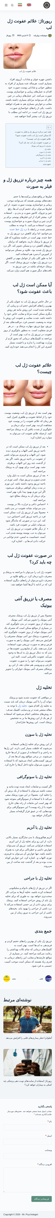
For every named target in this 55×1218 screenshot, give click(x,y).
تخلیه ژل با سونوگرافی (43, 155)
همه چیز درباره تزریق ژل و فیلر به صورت (33, 132)
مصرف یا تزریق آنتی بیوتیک (41, 146)
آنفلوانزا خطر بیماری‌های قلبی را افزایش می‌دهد (29, 1038)
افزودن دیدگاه (45, 1164)
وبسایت (48, 1150)
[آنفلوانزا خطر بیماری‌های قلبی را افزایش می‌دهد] (27, 1019)
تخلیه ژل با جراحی (45, 161)
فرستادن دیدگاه (41, 1199)
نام (50, 1121)
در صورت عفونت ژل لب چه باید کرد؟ (35, 143)
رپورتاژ (8, 35)
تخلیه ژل (48, 149)
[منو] (6, 5)
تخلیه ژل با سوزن (45, 152)
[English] (29, 4)
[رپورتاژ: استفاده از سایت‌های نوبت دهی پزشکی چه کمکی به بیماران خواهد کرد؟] (27, 1062)
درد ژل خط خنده (18, 229)
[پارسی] (20, 4)
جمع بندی (47, 164)
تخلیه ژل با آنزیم (45, 158)
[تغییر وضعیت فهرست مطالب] (47, 127)
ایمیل (48, 1135)
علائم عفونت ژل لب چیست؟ (39, 139)
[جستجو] (12, 5)
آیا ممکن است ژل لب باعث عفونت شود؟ (33, 135)
